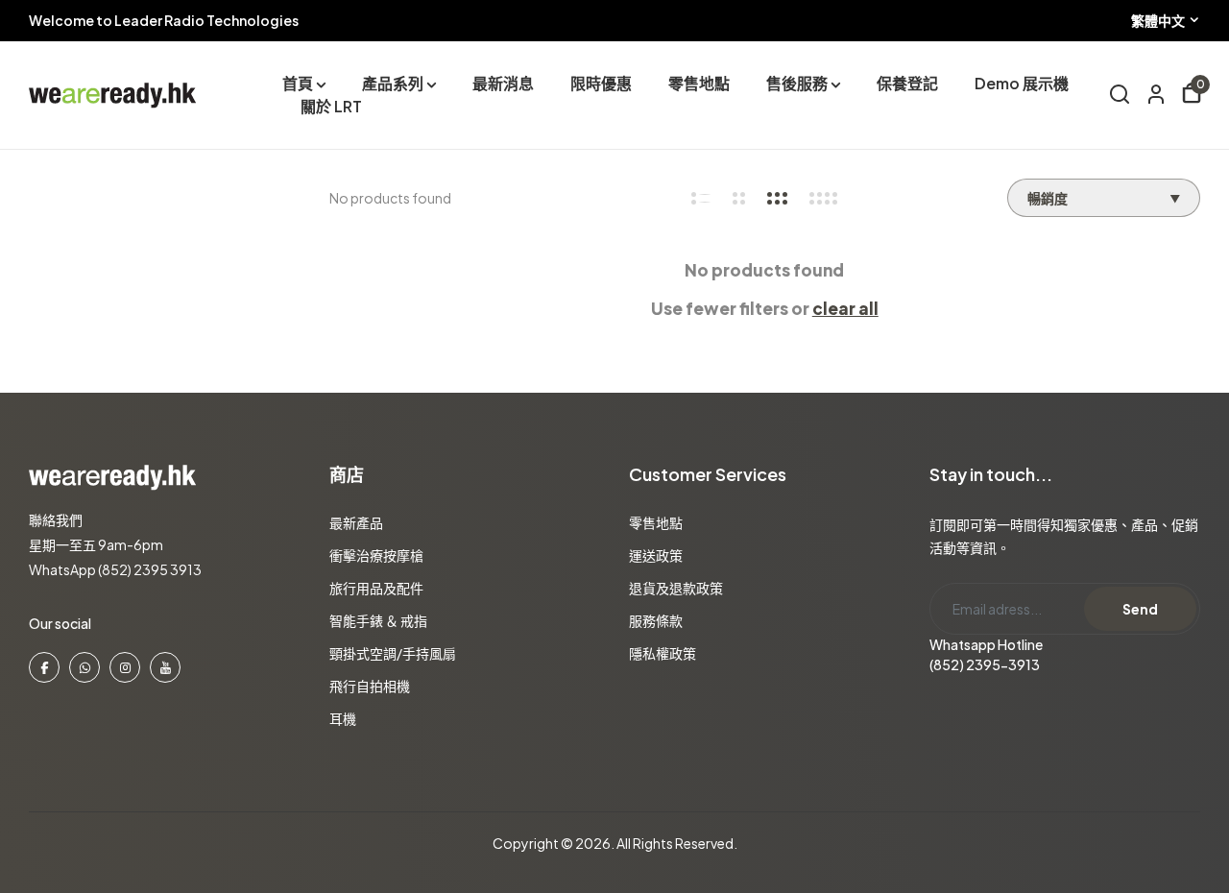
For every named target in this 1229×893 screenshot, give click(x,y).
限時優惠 (601, 83)
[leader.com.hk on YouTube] (165, 667)
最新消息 (503, 83)
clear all (845, 308)
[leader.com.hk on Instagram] (124, 667)
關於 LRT (331, 106)
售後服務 (797, 83)
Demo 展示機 (1022, 83)
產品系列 (392, 83)
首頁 (297, 83)
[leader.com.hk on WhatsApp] (84, 667)
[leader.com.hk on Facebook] (44, 667)
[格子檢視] (701, 198)
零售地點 (699, 83)
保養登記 (907, 83)
